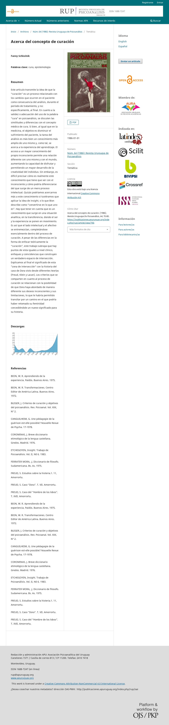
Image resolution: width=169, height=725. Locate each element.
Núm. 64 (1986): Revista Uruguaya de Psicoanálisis (57, 31)
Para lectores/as (126, 224)
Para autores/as (126, 229)
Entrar (160, 2)
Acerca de (11, 20)
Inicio (13, 31)
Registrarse (147, 2)
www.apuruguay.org (22, 678)
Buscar (156, 20)
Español (122, 46)
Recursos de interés (104, 20)
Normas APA (81, 20)
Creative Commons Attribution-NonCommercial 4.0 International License (85, 683)
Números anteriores (58, 20)
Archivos (24, 31)
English (122, 41)
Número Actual (33, 20)
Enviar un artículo (130, 61)
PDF (74, 122)
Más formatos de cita (80, 229)
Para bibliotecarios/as (129, 234)
